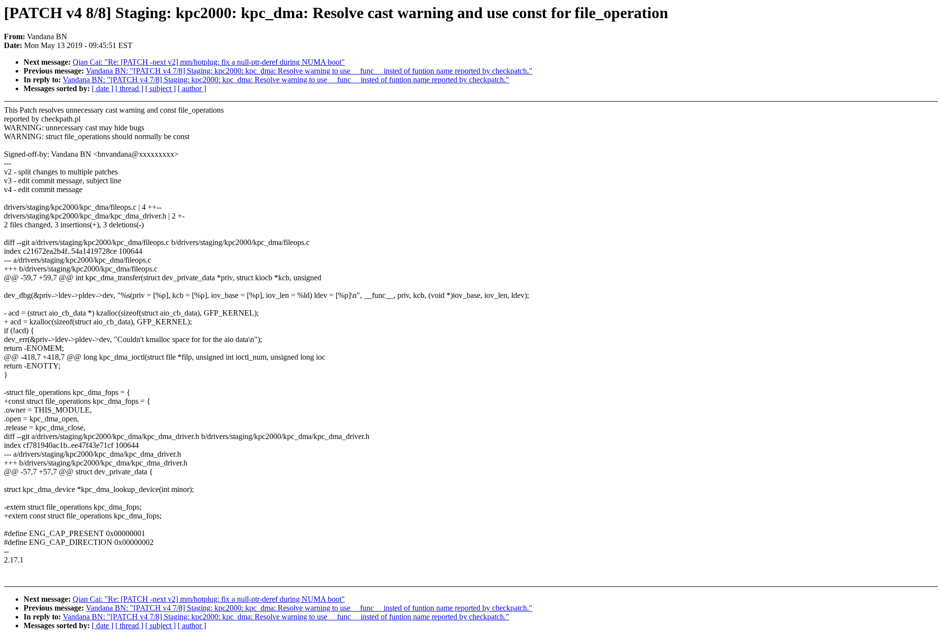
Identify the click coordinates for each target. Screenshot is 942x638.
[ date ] (102, 88)
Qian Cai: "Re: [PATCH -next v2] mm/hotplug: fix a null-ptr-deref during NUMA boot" (209, 62)
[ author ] (192, 88)
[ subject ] (160, 88)
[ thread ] (129, 88)
